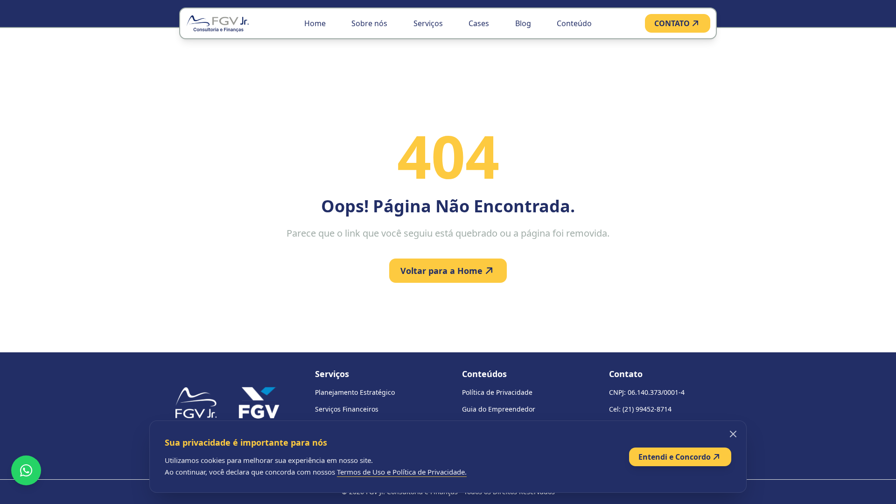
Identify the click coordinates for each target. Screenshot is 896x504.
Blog (523, 23)
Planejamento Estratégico (355, 392)
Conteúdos (484, 373)
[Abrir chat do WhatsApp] (26, 470)
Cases (479, 23)
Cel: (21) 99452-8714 (640, 409)
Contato (626, 373)
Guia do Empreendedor (498, 409)
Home (315, 23)
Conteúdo (574, 23)
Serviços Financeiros (346, 409)
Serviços (428, 23)
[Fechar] (733, 434)
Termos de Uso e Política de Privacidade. (402, 471)
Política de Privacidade (497, 392)
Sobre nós (369, 23)
